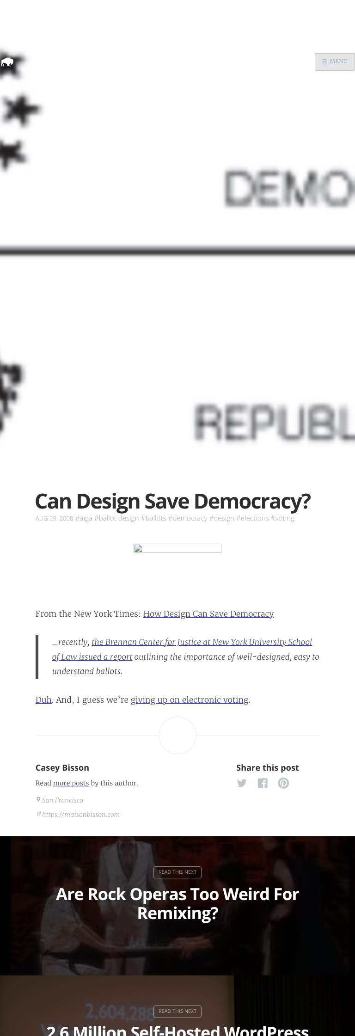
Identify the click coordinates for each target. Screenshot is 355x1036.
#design (221, 518)
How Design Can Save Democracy (208, 614)
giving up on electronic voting (189, 700)
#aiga (83, 518)
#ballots (153, 518)
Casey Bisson (63, 767)
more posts (71, 783)
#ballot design (116, 518)
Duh (44, 700)
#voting (282, 518)
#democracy (188, 518)
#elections (252, 518)
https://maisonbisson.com (81, 814)
